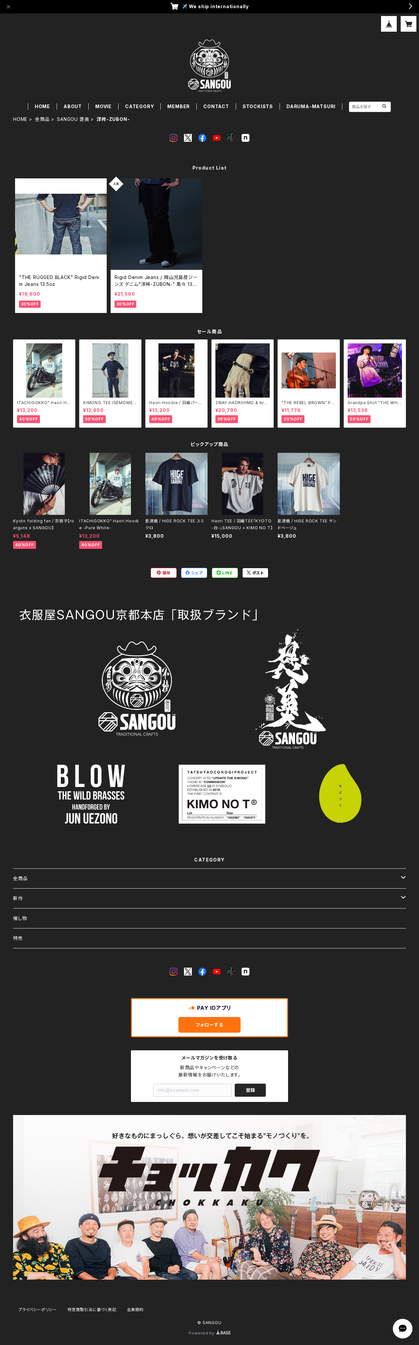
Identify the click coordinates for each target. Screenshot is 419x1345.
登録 (250, 1090)
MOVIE (103, 106)
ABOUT (73, 106)
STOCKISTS (258, 106)
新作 (18, 898)
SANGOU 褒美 (73, 119)
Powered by (202, 1333)
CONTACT (216, 106)
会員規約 (135, 1309)
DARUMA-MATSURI (311, 106)
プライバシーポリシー (37, 1309)
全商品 (42, 119)
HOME (42, 106)
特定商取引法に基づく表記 (92, 1309)
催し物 (20, 918)
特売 (18, 938)
